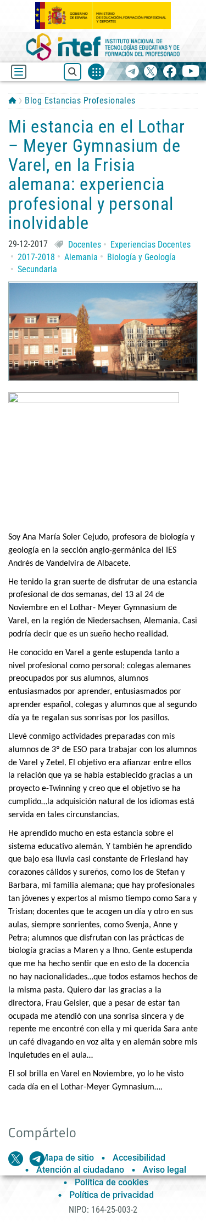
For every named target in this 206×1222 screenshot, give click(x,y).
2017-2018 (36, 257)
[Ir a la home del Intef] (103, 46)
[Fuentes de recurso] (96, 72)
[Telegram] (132, 72)
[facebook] (169, 72)
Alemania (81, 257)
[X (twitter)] (151, 72)
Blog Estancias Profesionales (80, 100)
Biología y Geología (141, 257)
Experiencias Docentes (150, 244)
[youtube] (191, 72)
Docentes (84, 244)
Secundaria (37, 269)
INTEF (12, 100)
